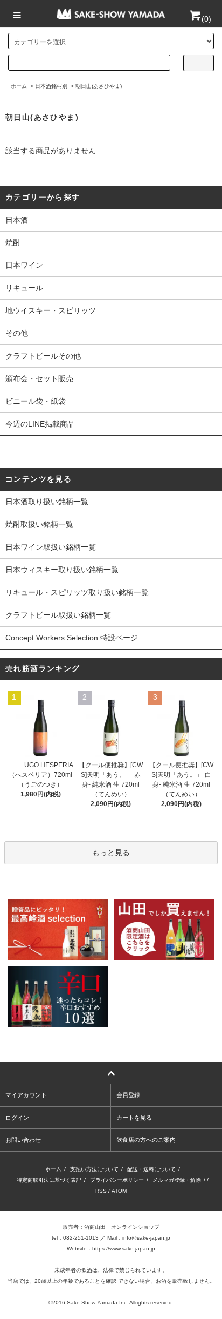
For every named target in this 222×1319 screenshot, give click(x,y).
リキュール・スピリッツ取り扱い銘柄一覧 (77, 592)
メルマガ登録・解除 (176, 1180)
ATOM (119, 1191)
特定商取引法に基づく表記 (49, 1180)
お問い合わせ (23, 1140)
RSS (101, 1191)
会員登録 (128, 1095)
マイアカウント (26, 1095)
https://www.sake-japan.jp (123, 1249)
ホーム (19, 86)
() (206, 19)
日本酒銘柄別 (51, 86)
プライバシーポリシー (117, 1180)
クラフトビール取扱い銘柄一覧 (58, 615)
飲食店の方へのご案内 (146, 1140)
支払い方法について (94, 1169)
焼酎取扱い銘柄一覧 (39, 524)
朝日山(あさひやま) (98, 86)
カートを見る (134, 1117)
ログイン (17, 1117)
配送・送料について (151, 1169)
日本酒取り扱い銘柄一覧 (46, 501)
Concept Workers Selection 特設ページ (71, 637)
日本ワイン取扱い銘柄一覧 (50, 547)
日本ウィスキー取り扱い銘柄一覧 (62, 569)
